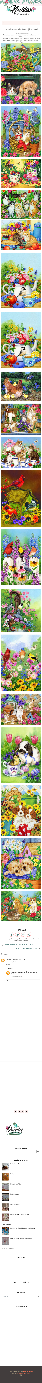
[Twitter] (19, 1111)
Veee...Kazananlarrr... (8, 1248)
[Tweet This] (17, 937)
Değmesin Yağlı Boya (23, 1373)
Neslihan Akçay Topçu (18, 972)
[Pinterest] (22, 1111)
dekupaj (30, 938)
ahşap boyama (11, 938)
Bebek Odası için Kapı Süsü (26, 949)
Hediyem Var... (14, 1194)
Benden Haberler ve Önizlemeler (19, 1214)
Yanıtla (8, 964)
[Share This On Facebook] (11, 937)
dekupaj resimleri (18, 940)
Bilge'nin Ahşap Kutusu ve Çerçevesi (21, 1238)
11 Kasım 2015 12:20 (19, 959)
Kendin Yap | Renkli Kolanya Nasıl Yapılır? (22, 1228)
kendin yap (25, 940)
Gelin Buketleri (6, 1224)
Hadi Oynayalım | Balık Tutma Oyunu (19, 944)
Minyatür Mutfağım (16, 1184)
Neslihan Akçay (28, 1371)
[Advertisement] (21, 1036)
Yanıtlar (10, 968)
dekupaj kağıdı (36, 938)
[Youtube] (26, 1111)
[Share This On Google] (29, 937)
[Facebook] (15, 1111)
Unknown (9, 959)
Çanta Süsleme (14, 1204)
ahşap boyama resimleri (22, 938)
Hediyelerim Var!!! (15, 1164)
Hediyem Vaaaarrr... (16, 1174)
